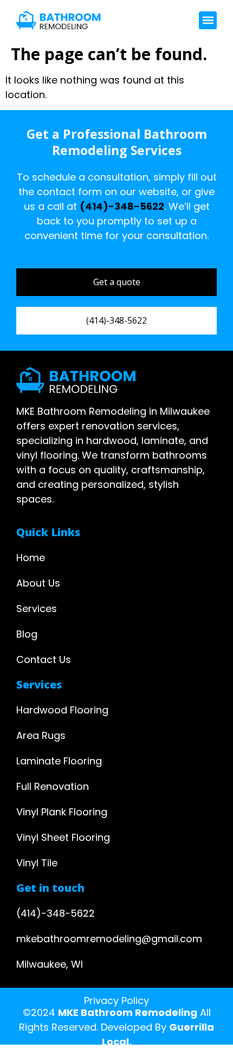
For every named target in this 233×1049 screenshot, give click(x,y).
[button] (208, 20)
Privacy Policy (116, 1000)
